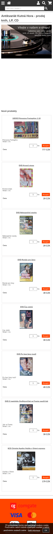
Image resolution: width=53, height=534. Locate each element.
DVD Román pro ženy (26, 260)
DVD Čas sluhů (26, 307)
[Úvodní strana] (9, 4)
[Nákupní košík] (50, 4)
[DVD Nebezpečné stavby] (26, 225)
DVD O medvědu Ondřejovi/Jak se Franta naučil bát (26, 401)
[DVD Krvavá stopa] (26, 178)
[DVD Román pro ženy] (26, 272)
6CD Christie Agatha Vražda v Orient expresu (26, 448)
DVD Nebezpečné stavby (26, 213)
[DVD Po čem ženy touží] (26, 366)
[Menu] (3, 3)
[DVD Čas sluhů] (26, 319)
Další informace (34, 530)
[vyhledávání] (44, 4)
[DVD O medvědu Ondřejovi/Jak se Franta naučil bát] (26, 413)
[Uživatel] (38, 4)
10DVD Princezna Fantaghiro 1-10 (26, 118)
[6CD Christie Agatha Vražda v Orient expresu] (26, 461)
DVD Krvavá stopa (26, 165)
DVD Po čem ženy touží (26, 354)
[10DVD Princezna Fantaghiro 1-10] (26, 129)
